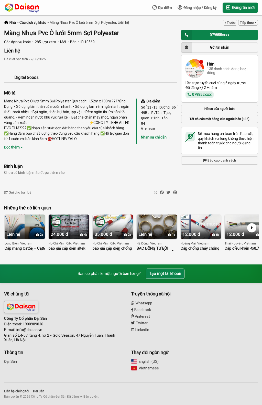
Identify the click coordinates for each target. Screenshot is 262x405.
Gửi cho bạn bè (19, 192)
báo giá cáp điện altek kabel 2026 (67, 248)
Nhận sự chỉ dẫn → (156, 137)
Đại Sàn (10, 361)
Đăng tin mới (243, 7)
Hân (210, 64)
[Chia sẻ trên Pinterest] (175, 193)
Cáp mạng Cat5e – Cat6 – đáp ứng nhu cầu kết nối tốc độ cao (25, 248)
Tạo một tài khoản (165, 273)
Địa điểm (164, 8)
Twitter (141, 323)
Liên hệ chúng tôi (16, 391)
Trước (230, 23)
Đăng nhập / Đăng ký (200, 8)
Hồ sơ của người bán (219, 109)
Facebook (142, 309)
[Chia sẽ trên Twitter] (168, 193)
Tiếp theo (247, 23)
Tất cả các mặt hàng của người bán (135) (219, 119)
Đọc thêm (12, 147)
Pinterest (142, 316)
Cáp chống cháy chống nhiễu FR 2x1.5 (200, 248)
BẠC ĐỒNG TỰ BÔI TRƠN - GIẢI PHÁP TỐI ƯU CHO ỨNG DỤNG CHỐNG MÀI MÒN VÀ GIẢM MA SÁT (156, 248)
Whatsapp (143, 303)
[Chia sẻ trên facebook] (162, 193)
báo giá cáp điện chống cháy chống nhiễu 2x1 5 (112, 248)
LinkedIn (141, 329)
